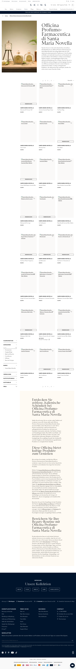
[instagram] (2, 652)
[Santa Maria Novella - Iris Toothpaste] (47, 207)
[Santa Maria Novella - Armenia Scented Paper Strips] (47, 94)
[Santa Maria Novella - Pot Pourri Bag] (65, 94)
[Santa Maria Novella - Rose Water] (65, 131)
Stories (29, 1)
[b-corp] (73, 652)
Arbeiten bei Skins (36, 1)
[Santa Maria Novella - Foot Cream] (28, 131)
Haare (44, 589)
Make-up (36, 589)
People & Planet (24, 629)
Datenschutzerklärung (48, 662)
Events (21, 621)
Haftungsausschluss (33, 662)
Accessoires (8, 350)
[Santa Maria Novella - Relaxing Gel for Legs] (28, 207)
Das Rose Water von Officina (46, 504)
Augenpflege (8, 352)
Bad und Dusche (9, 354)
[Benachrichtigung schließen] (71, 12)
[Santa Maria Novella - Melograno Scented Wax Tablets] (65, 282)
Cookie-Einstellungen (58, 662)
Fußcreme (56, 509)
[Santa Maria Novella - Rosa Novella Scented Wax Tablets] (65, 207)
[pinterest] (8, 652)
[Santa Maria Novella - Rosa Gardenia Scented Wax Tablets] (65, 169)
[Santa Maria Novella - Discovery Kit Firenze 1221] (28, 94)
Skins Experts (46, 541)
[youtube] (12, 652)
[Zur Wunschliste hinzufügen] (34, 85)
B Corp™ (4, 629)
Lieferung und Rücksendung (8, 619)
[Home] (2, 15)
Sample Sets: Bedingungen (8, 624)
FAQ (3, 614)
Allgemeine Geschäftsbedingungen (21, 662)
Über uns (22, 611)
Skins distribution (43, 616)
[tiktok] (16, 652)
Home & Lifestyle (54, 589)
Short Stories (23, 624)
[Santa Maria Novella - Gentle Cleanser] (28, 359)
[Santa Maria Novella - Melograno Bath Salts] (28, 320)
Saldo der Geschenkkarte (8, 621)
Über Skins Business (43, 611)
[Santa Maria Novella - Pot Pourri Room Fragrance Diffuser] (28, 244)
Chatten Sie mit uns (63, 616)
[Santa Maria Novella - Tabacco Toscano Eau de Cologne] (47, 320)
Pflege (27, 589)
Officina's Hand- (46, 509)
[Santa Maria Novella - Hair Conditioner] (47, 359)
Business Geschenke (43, 614)
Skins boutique (62, 619)
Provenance (4, 626)
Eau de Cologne (9, 360)
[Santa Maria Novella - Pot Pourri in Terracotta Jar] (65, 244)
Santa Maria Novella (10, 368)
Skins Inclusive (14, 1)
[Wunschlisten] (69, 5)
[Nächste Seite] (53, 386)
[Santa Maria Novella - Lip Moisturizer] (47, 244)
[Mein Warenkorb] (72, 5)
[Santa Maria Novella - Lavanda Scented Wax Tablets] (65, 320)
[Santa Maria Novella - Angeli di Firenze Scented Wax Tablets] (28, 282)
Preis (5, 386)
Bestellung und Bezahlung (8, 616)
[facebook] (5, 652)
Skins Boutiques (6, 1)
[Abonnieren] (72, 640)
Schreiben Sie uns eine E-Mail (66, 614)
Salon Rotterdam (24, 626)
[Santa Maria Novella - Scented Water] (47, 169)
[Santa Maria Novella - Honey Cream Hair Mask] (65, 359)
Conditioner (8, 356)
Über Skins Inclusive (24, 614)
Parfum (19, 589)
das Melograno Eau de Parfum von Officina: (49, 484)
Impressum (40, 662)
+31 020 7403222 (62, 611)
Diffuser (7, 358)
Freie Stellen (23, 619)
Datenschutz (23, 646)
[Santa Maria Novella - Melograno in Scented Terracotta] (47, 282)
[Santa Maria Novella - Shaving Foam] (47, 131)
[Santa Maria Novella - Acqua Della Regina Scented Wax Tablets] (28, 169)
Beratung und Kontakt (7, 611)
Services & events (22, 1)
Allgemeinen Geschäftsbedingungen (12, 646)
